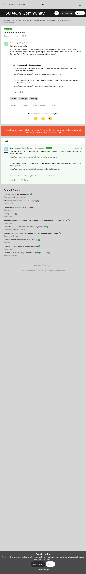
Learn (11, 4)
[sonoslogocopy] (43, 4)
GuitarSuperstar (16, 148)
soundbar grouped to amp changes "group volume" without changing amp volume (35, 220)
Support (17, 4)
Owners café (8, 203)
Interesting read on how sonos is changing (20, 201)
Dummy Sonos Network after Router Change (21, 240)
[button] (2, 13)
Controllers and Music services (59, 20)
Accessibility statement (57, 270)
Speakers (7, 210)
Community (6, 20)
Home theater (9, 216)
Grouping (33, 99)
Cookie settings (42, 270)
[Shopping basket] (80, 4)
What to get (23, 99)
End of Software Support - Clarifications (19, 207)
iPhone (13, 99)
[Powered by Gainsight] (43, 266)
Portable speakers (10, 255)
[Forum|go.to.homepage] (25, 13)
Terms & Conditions (28, 270)
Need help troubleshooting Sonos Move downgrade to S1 (26, 253)
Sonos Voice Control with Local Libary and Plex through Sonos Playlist (31, 233)
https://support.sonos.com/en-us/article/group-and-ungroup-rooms (37, 74)
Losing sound (9, 214)
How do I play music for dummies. (17, 194)
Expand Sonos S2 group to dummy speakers (21, 246)
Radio (23, 4)
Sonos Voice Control (11, 236)
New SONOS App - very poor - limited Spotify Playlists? (25, 227)
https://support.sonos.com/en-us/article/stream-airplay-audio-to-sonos (38, 86)
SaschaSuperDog (16, 43)
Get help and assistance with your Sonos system (29, 20)
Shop (5, 4)
